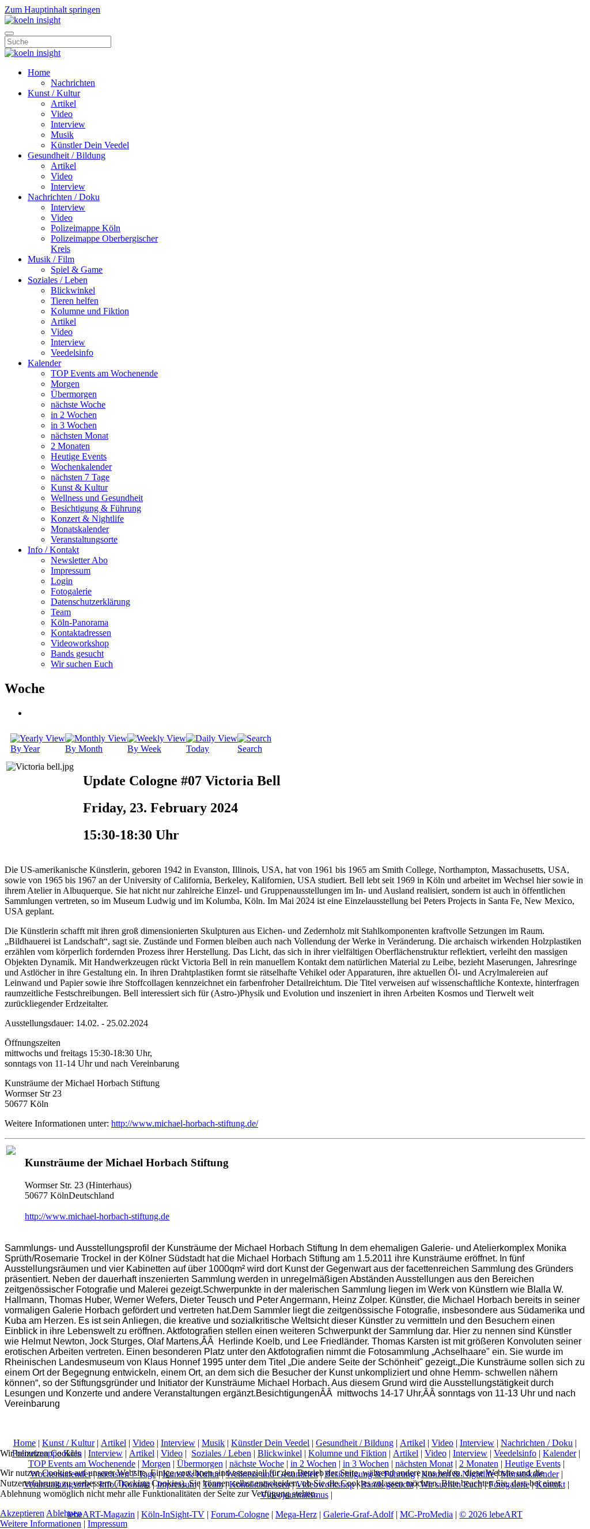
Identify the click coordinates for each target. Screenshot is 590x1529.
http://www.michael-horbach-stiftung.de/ (184, 1123)
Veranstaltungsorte (84, 539)
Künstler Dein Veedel (90, 145)
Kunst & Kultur (79, 487)
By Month (84, 749)
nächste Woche (78, 404)
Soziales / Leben (58, 280)
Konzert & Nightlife (87, 519)
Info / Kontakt (53, 550)
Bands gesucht (77, 653)
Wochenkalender (81, 467)
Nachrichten (73, 83)
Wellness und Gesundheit (97, 498)
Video (62, 114)
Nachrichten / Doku (64, 197)
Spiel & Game (77, 269)
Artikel (63, 103)
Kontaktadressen (81, 633)
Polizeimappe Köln (85, 228)
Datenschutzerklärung (90, 602)
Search (249, 749)
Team (61, 612)
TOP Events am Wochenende (104, 373)
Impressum (70, 570)
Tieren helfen (75, 301)
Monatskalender (80, 529)
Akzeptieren (22, 1513)
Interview (68, 124)
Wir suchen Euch (82, 664)
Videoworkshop (80, 643)
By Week (144, 749)
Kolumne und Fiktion (90, 311)
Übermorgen (74, 394)
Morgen (65, 384)
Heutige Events (79, 456)
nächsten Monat (79, 435)
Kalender (44, 363)
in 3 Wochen (74, 425)
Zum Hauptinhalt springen (52, 9)
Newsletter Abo (79, 560)
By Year (25, 749)
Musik (62, 135)
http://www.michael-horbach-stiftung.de (97, 1216)
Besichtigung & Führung (96, 508)
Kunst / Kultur (54, 93)
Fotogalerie (71, 591)
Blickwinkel (73, 290)
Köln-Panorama (79, 622)
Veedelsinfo (72, 352)
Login (62, 581)
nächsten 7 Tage (80, 477)
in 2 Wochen (74, 415)
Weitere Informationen (40, 1523)
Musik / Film (51, 259)
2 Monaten (70, 446)
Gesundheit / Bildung (66, 155)
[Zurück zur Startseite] (32, 20)
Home (39, 72)
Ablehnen (64, 1513)
